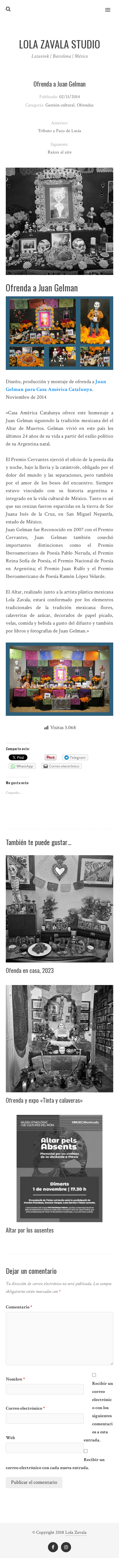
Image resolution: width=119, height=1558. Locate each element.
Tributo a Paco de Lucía (59, 131)
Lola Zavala (76, 1532)
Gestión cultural (60, 105)
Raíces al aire (60, 152)
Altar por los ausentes (30, 1230)
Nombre (15, 1379)
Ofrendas (85, 105)
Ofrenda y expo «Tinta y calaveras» (44, 1100)
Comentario (19, 1307)
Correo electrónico (25, 1408)
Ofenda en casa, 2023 (30, 970)
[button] (111, 6)
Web (10, 1438)
